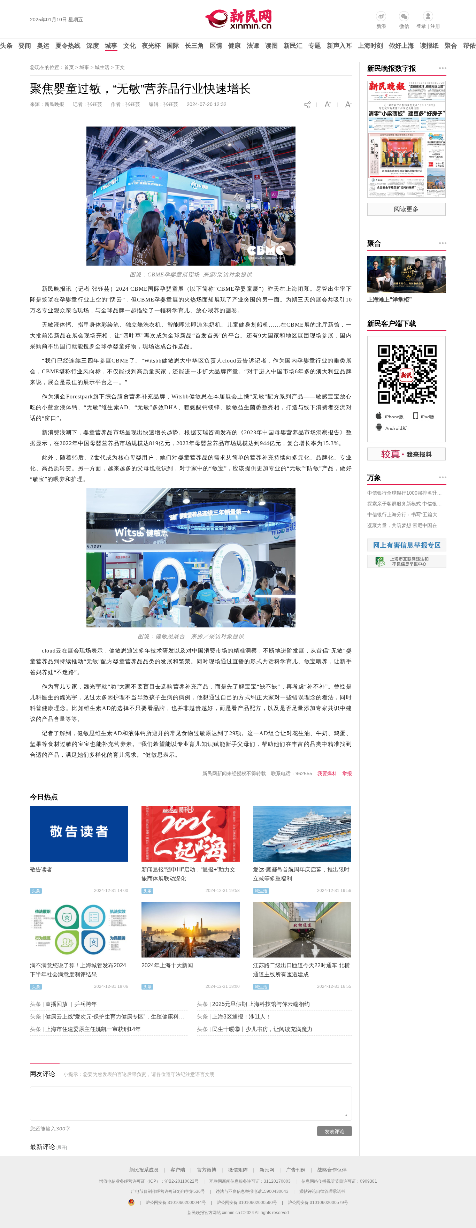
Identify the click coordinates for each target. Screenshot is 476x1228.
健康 (234, 45)
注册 (435, 26)
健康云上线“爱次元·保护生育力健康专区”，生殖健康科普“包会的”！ (127, 1017)
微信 (404, 26)
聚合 (451, 45)
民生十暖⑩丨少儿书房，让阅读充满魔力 (262, 1029)
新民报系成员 (144, 1170)
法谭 (253, 45)
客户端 (177, 1170)
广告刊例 (296, 1170)
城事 (111, 45)
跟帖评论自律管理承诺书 (322, 1191)
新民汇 (293, 45)
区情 (216, 45)
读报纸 (429, 45)
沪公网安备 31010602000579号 (318, 1202)
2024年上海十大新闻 (167, 965)
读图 (271, 45)
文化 (129, 45)
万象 (374, 477)
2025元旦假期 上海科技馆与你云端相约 (261, 1004)
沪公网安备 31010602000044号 (176, 1202)
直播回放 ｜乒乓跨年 (71, 1004)
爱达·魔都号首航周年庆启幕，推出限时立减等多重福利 (301, 874)
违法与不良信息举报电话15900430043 (252, 1191)
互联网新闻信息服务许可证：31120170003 (250, 1181)
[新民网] (237, 17)
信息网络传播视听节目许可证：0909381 (339, 1181)
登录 (421, 26)
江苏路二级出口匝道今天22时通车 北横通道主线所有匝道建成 (301, 969)
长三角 (194, 45)
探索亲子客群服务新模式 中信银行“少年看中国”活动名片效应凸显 (406, 503)
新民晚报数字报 (391, 68)
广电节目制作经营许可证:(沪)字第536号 (168, 1191)
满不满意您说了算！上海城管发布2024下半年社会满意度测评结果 (78, 969)
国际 (173, 45)
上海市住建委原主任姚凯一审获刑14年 (93, 1029)
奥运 (43, 45)
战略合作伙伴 (332, 1170)
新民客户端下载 (391, 323)
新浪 (381, 26)
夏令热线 (67, 45)
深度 (92, 45)
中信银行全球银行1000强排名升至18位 (406, 493)
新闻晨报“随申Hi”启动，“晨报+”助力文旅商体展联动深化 (188, 874)
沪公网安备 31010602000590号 (247, 1202)
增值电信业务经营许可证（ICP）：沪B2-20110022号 (149, 1181)
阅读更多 (406, 209)
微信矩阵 (238, 1170)
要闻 (24, 45)
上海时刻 (370, 45)
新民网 (267, 1170)
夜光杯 (151, 45)
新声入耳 (339, 45)
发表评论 (334, 1131)
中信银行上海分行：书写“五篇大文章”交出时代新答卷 (406, 514)
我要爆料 (327, 773)
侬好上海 (401, 45)
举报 (347, 773)
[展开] (61, 1147)
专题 (314, 45)
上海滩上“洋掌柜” (389, 300)
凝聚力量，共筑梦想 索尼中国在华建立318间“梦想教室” (406, 525)
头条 (6, 45)
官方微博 (206, 1170)
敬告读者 (41, 869)
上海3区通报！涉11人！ (241, 1017)
